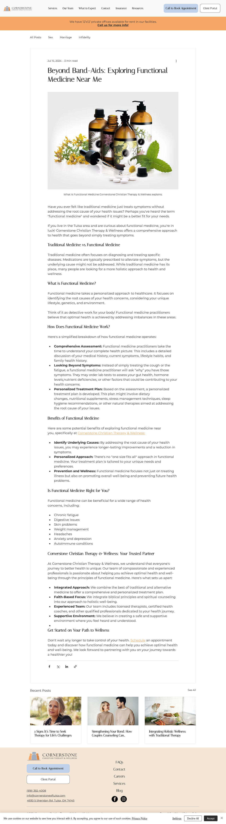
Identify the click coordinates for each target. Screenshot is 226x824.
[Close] (222, 818)
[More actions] (176, 61)
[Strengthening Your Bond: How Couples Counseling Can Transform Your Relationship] (113, 711)
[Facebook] (115, 799)
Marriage (66, 37)
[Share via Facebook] (49, 666)
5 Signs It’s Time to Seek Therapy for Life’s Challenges (53, 733)
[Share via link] (75, 666)
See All (192, 690)
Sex (50, 37)
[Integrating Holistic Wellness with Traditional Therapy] (170, 711)
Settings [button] (176, 818)
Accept (211, 818)
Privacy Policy (139, 818)
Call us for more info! (113, 25)
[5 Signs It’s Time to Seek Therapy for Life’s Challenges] (55, 711)
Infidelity (84, 37)
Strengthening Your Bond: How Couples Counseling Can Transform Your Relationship (112, 733)
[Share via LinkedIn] (66, 666)
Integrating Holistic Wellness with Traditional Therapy (167, 733)
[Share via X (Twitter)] (58, 666)
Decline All (193, 818)
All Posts (35, 37)
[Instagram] (124, 799)
